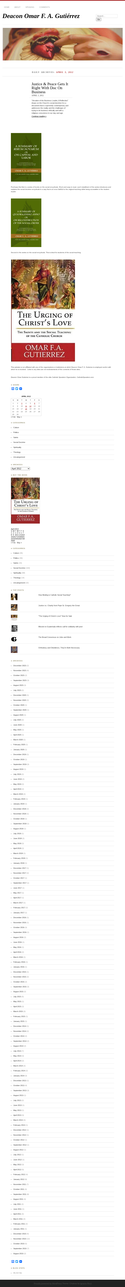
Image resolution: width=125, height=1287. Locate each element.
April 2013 (17, 1115)
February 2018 (19, 858)
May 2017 (17, 893)
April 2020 (17, 735)
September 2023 (19, 680)
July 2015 (17, 997)
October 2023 (18, 675)
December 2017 (19, 868)
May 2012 (17, 1165)
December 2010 (19, 1234)
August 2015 (18, 992)
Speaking (29, 7)
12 (30, 406)
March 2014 (18, 1066)
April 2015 (17, 1006)
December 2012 (19, 1130)
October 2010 (18, 1244)
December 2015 (19, 972)
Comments (44, 7)
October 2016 (18, 927)
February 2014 (19, 1071)
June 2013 (17, 1105)
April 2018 (17, 848)
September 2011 (19, 1194)
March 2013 (18, 1120)
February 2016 (19, 962)
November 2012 (19, 1135)
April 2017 (17, 898)
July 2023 (17, 690)
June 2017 (17, 888)
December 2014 (19, 1026)
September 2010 (19, 1248)
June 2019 (17, 779)
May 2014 (17, 1056)
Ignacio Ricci (86, 1283)
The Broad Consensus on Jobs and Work (54, 637)
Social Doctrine (19, 442)
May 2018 (17, 843)
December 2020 (19, 695)
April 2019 (17, 789)
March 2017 (18, 903)
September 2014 (19, 1041)
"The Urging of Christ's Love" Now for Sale (55, 616)
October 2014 (18, 1036)
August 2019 (18, 769)
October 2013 (18, 1085)
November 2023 (19, 670)
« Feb (13, 417)
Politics (16, 432)
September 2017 (19, 883)
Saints (15, 437)
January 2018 (18, 863)
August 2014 (18, 1046)
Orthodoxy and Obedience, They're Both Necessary (59, 648)
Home (6, 7)
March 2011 (18, 1219)
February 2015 (19, 1016)
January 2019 (18, 804)
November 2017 (19, 873)
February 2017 (19, 908)
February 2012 (19, 1174)
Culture (16, 427)
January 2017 (18, 913)
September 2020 (19, 710)
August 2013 (18, 1095)
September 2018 (19, 824)
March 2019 (18, 794)
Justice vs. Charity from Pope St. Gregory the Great (59, 605)
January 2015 (18, 1021)
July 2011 (17, 1204)
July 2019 (17, 774)
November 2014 (19, 1031)
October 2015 (18, 982)
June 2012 (17, 1160)
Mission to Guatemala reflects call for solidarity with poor (60, 627)
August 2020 (18, 715)
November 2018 (19, 814)
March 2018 (18, 853)
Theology (17, 452)
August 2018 (18, 829)
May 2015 (17, 1001)
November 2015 (19, 977)
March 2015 (18, 1011)
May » (19, 417)
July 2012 (17, 1155)
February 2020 (19, 744)
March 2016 (18, 957)
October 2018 (18, 819)
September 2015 (19, 987)
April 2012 (17, 1170)
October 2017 (18, 878)
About (17, 7)
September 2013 (19, 1090)
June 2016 (17, 942)
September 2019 (19, 764)
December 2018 (19, 809)
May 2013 (17, 1110)
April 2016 (17, 952)
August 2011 (18, 1199)
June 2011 (17, 1209)
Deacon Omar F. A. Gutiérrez (41, 15)
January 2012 (18, 1179)
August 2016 (18, 937)
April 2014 (17, 1061)
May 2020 (17, 730)
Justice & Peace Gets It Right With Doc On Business (50, 88)
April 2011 (17, 1214)
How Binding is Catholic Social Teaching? (54, 595)
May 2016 (17, 947)
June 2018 (17, 838)
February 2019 (19, 799)
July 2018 (17, 834)
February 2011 (19, 1224)
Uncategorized (19, 457)
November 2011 (19, 1184)
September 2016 (19, 932)
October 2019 (18, 759)
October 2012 (18, 1140)
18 (26, 409)
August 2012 (18, 1150)
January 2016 (18, 967)
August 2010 (18, 1254)
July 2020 (17, 720)
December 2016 (19, 917)
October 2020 (18, 705)
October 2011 (18, 1189)
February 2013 (19, 1125)
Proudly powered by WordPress (48, 1283)
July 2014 (17, 1051)
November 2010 (19, 1239)
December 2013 (19, 1081)
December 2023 (19, 666)
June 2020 (17, 725)
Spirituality (17, 447)
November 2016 (19, 923)
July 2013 (17, 1100)
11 (26, 406)
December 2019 (19, 754)
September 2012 (19, 1145)
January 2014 (18, 1076)
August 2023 (18, 685)
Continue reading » (39, 116)
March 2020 (18, 740)
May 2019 (17, 784)
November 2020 (19, 700)
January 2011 (18, 1229)
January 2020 (18, 750)
